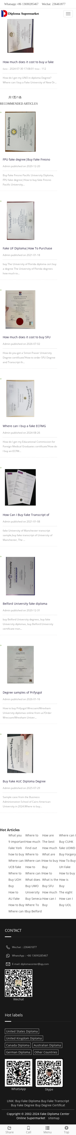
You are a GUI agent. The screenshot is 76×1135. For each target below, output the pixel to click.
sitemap (54, 1118)
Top (66, 1132)
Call (28, 1132)
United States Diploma (22, 1031)
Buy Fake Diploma (27, 1101)
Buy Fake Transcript (55, 1101)
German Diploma (18, 1052)
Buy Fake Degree (22, 1105)
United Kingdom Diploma (24, 1038)
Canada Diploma (18, 1045)
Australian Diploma (47, 1045)
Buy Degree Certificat (50, 1105)
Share (9, 1132)
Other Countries (45, 1052)
